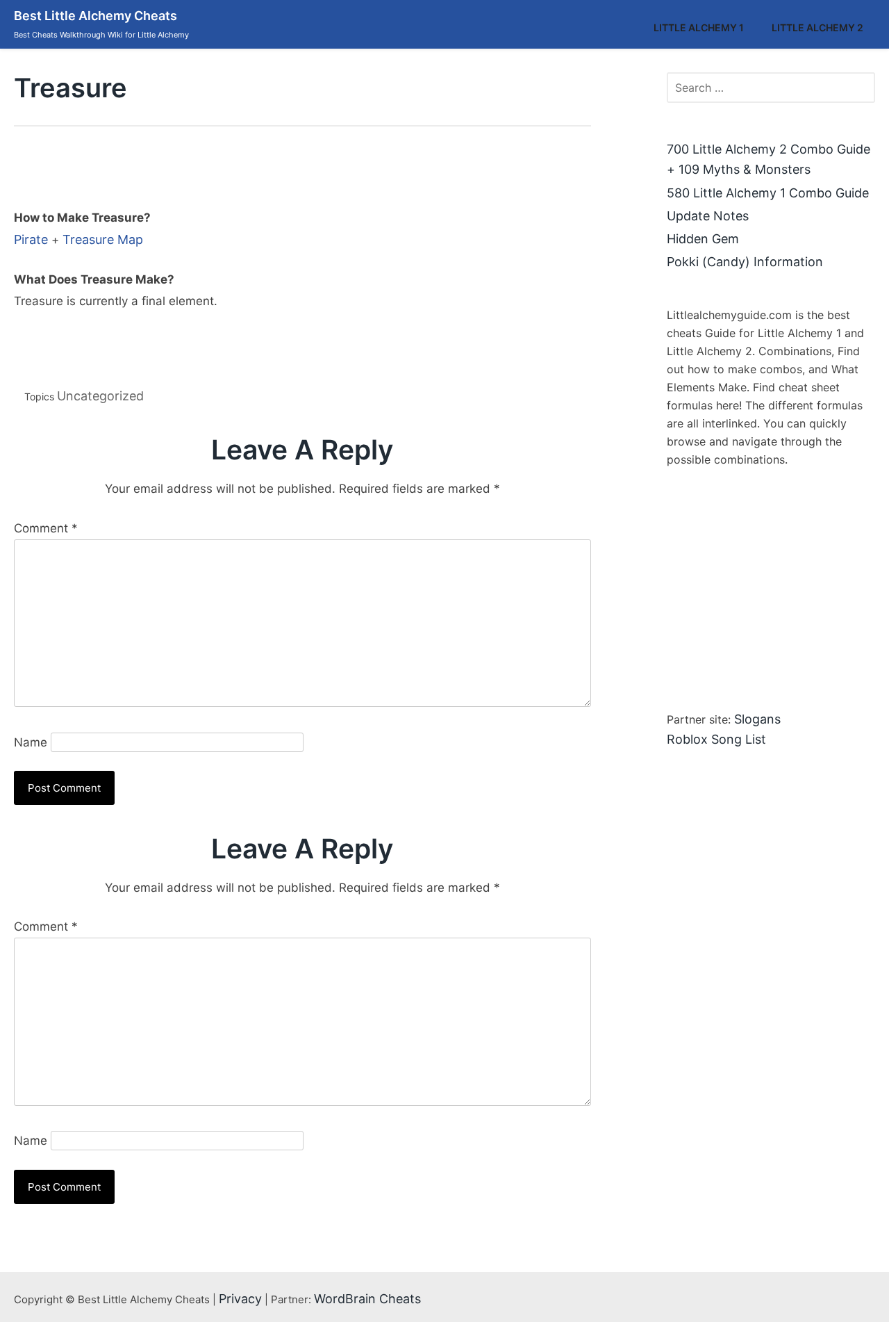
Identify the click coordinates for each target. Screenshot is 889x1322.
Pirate (31, 239)
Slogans (757, 719)
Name (30, 742)
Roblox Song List (716, 739)
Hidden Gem (703, 238)
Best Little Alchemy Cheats (95, 15)
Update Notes (708, 216)
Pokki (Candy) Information (745, 261)
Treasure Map (103, 239)
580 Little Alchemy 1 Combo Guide (768, 193)
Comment (46, 528)
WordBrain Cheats (367, 1298)
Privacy (240, 1298)
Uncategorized (100, 396)
